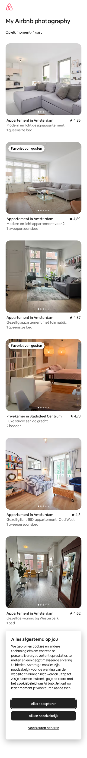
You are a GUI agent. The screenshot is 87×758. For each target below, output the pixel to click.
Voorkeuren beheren (43, 728)
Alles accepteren (43, 704)
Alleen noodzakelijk (43, 716)
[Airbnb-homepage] (9, 7)
